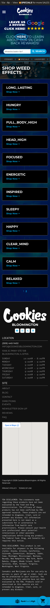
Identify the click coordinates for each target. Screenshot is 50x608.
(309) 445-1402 (10, 343)
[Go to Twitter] (28, 331)
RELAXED (14, 279)
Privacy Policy (9, 488)
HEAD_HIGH (16, 140)
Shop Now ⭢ (13, 92)
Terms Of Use (25, 488)
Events (6, 404)
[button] (4, 12)
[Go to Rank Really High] (25, 601)
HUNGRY (13, 105)
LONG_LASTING (19, 88)
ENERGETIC (15, 174)
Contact (7, 397)
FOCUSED (14, 157)
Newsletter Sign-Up (14, 408)
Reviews (7, 413)
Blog (5, 392)
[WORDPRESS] (33, 331)
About (6, 388)
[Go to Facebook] (17, 331)
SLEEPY (12, 209)
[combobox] (17, 51)
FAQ (4, 417)
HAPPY (12, 227)
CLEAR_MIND (17, 244)
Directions (9, 401)
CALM (11, 261)
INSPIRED (14, 192)
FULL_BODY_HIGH (21, 122)
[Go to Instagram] (22, 331)
